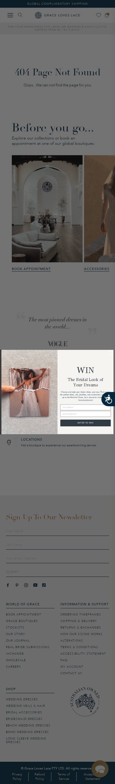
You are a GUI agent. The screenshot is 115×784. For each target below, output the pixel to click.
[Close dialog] (110, 353)
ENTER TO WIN (85, 422)
